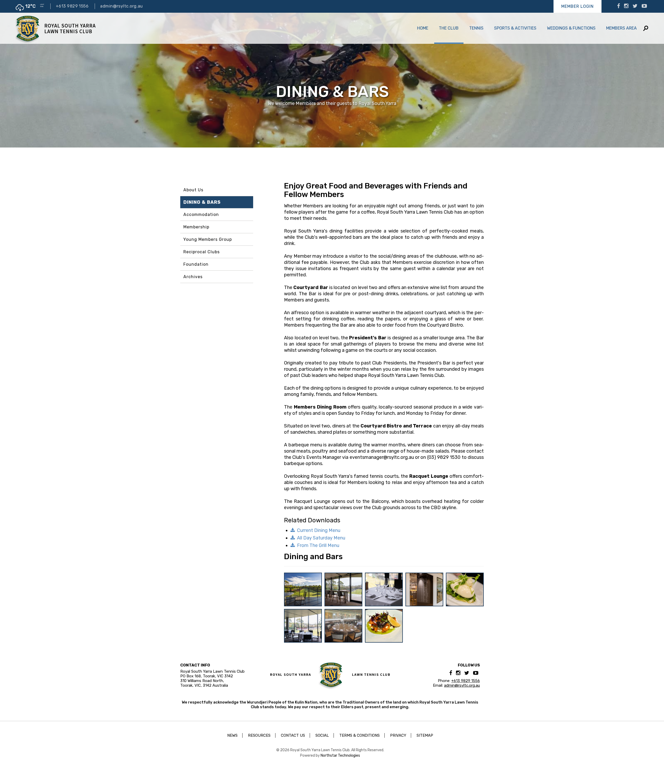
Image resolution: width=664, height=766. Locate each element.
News (232, 735)
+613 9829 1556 (72, 6)
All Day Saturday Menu (321, 538)
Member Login (577, 6)
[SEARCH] (646, 28)
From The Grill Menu (318, 545)
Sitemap (425, 735)
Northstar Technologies (340, 755)
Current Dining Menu (318, 530)
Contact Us (293, 735)
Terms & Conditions (359, 735)
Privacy (398, 735)
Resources (259, 735)
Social (322, 735)
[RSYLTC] (55, 28)
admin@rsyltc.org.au (121, 6)
